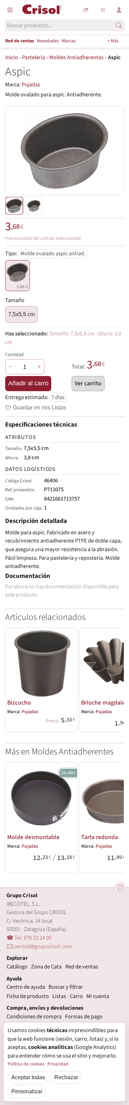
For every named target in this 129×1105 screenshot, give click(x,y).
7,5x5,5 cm (21, 314)
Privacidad (57, 1064)
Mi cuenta (97, 996)
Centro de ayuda (26, 987)
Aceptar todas (28, 1077)
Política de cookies (26, 1064)
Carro (76, 996)
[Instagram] (120, 888)
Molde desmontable (33, 837)
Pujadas (31, 85)
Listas (86, 10)
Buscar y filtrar (66, 987)
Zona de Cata (46, 967)
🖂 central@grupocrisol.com (39, 946)
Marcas (69, 40)
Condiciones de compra (34, 1016)
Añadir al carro (28, 383)
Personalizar (26, 1091)
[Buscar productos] (119, 25)
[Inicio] (42, 9)
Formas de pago (84, 1016)
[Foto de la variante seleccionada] (14, 206)
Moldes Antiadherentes (76, 57)
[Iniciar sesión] (119, 10)
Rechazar (66, 1077)
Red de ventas (19, 40)
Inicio (11, 57)
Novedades (48, 40)
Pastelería (33, 57)
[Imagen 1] (34, 206)
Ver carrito (88, 383)
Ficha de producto (28, 996)
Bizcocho (19, 702)
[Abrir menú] (10, 10)
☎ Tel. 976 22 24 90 (29, 938)
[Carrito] (102, 10)
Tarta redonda (99, 837)
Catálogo (17, 967)
